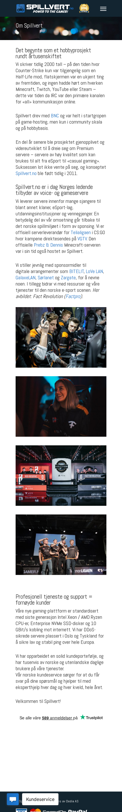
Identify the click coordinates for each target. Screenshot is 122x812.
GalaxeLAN (25, 277)
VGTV (82, 238)
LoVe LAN (94, 271)
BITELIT (76, 271)
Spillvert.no (26, 173)
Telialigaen (81, 232)
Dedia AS (72, 801)
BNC (55, 115)
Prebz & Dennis (48, 244)
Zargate (68, 277)
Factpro (73, 296)
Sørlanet (46, 277)
